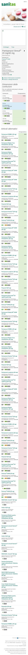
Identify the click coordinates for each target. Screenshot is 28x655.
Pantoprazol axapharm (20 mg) (10, 196)
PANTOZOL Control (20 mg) (9, 500)
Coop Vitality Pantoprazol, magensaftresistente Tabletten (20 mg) (10, 585)
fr (25, 1)
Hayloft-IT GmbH (22, 645)
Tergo (12, 47)
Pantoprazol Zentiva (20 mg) (9, 188)
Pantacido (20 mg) (6, 606)
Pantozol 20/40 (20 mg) (8, 220)
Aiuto (24, 26)
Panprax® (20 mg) (6, 204)
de (24, 1)
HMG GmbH (12, 642)
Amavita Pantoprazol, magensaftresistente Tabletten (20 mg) (10, 563)
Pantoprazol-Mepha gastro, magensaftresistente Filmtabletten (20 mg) (9, 517)
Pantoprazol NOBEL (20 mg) (9, 134)
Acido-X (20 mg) (6, 507)
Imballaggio (6, 47)
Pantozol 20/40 (6, 59)
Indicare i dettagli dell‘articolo (11, 79)
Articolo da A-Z (17, 26)
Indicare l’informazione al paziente (12, 77)
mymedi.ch (18, 642)
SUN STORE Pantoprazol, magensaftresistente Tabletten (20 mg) (10, 574)
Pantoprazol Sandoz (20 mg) (9, 211)
